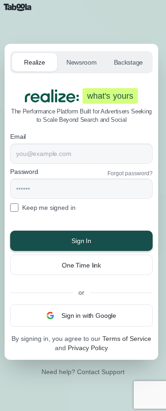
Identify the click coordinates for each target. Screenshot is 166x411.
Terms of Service (126, 338)
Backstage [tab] (128, 62)
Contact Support (101, 371)
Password (24, 171)
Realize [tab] (34, 62)
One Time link (81, 265)
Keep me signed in (48, 207)
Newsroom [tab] (81, 62)
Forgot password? (130, 173)
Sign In (81, 240)
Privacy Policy (88, 347)
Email (18, 136)
